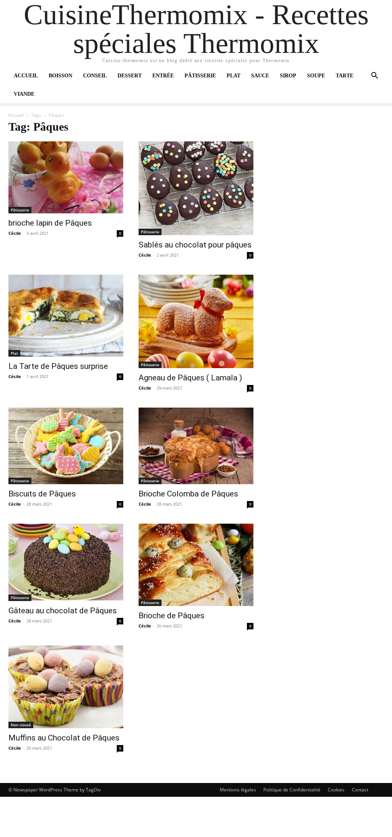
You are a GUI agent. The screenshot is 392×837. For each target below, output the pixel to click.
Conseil (95, 76)
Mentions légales (238, 789)
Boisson (60, 76)
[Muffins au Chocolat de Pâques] (65, 686)
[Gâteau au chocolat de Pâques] (65, 562)
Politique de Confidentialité (291, 789)
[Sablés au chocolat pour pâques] (196, 188)
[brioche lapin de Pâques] (65, 177)
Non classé (21, 724)
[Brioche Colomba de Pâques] (196, 446)
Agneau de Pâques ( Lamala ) (190, 377)
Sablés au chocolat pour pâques (195, 244)
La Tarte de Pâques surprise (58, 366)
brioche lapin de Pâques (50, 223)
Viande (24, 94)
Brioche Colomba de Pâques (188, 493)
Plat (233, 76)
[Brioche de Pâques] (196, 565)
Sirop (288, 76)
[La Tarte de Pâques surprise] (65, 316)
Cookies (336, 789)
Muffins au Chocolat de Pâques (63, 737)
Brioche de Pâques (171, 615)
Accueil (26, 76)
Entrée (163, 76)
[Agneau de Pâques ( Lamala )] (196, 321)
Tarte (344, 76)
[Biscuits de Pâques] (65, 446)
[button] (374, 76)
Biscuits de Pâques (42, 493)
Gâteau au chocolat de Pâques (62, 610)
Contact (360, 789)
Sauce (260, 76)
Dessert (130, 76)
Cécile (14, 233)
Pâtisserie (200, 76)
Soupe (316, 76)
